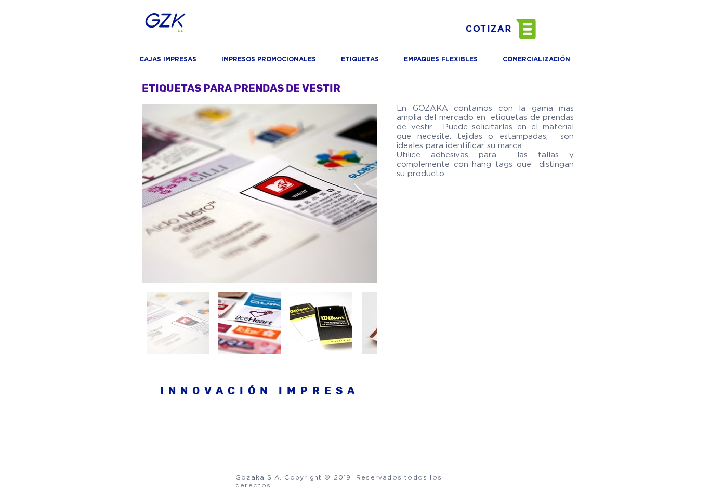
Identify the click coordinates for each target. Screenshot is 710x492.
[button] (510, 29)
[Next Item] (359, 193)
